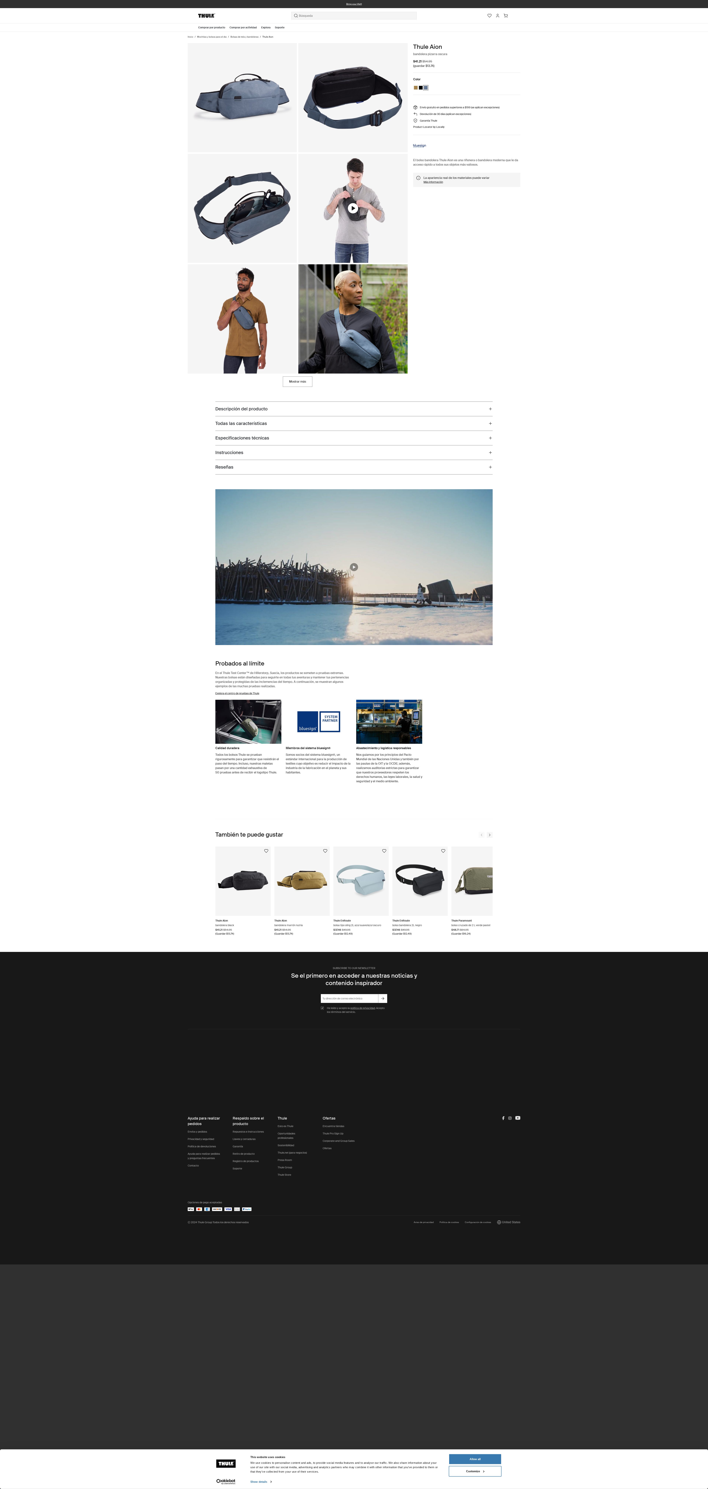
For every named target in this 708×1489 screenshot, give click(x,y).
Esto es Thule (285, 1126)
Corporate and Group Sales (339, 1141)
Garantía (238, 1146)
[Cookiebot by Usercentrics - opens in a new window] (226, 1482)
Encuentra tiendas (333, 1126)
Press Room (285, 1160)
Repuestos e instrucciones (248, 1131)
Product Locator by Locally (429, 127)
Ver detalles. (398, 4)
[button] (354, 567)
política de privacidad (362, 1008)
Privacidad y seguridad (201, 1139)
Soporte (237, 1168)
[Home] (244, 15)
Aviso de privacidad (424, 1222)
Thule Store (284, 1174)
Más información (433, 182)
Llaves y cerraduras (244, 1139)
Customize (473, 1471)
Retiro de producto (244, 1153)
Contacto (193, 1165)
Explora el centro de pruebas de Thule (237, 693)
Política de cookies (449, 1222)
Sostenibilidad (286, 1145)
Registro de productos (246, 1161)
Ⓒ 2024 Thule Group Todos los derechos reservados (218, 1222)
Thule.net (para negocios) (292, 1152)
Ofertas (327, 1148)
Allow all (475, 1459)
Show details (258, 1481)
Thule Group (285, 1167)
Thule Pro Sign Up (333, 1133)
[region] (354, 567)
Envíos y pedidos (197, 1131)
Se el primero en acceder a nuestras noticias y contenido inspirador (354, 979)
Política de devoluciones (202, 1146)
